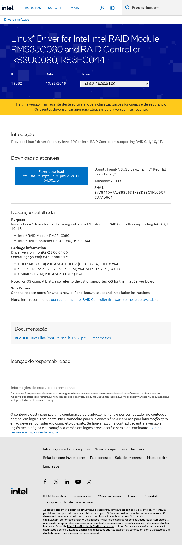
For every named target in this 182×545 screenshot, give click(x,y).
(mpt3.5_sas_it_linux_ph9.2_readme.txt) (63, 338)
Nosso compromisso (111, 449)
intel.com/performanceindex (64, 519)
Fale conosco (100, 458)
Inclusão (137, 449)
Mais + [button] (76, 8)
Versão (85, 74)
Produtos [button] (32, 8)
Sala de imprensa (128, 458)
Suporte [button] (56, 8)
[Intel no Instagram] (89, 482)
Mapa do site (157, 458)
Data (49, 74)
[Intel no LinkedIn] (67, 482)
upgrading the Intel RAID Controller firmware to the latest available (104, 299)
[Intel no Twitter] (56, 482)
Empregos (51, 466)
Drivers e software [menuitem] (17, 20)
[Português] (112, 8)
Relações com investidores (64, 458)
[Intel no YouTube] (78, 482)
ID (12, 74)
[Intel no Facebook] (45, 482)
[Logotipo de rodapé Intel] (20, 491)
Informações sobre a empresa (66, 449)
